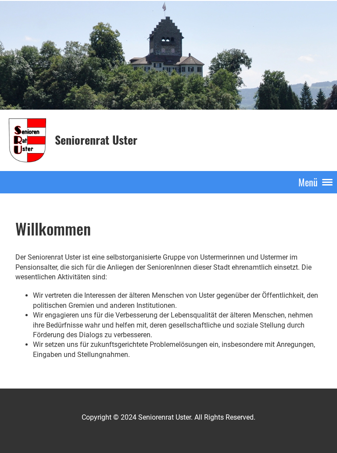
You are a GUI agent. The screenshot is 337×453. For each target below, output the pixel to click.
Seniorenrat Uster (96, 140)
